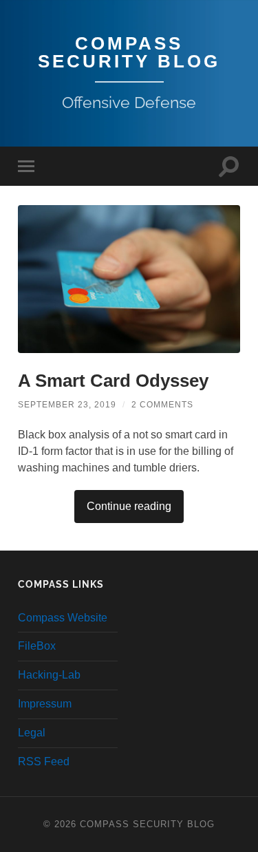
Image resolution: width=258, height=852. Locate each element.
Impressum (45, 704)
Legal (31, 732)
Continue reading (129, 506)
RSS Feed (43, 761)
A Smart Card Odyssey (113, 380)
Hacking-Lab (49, 675)
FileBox (37, 646)
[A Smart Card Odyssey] (129, 279)
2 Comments (162, 404)
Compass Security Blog (129, 52)
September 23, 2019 (67, 404)
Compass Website (62, 618)
